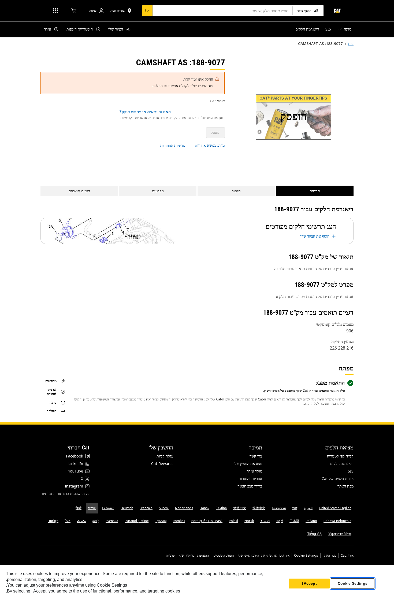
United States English (335, 508)
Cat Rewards (162, 463)
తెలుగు (81, 521)
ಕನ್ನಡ (279, 521)
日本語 (294, 521)
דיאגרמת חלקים (342, 463)
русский (160, 521)
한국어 (265, 521)
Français (146, 508)
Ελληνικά (108, 508)
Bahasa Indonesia (337, 521)
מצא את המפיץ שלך (247, 463)
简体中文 (258, 508)
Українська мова (339, 533)
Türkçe (53, 521)
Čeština (221, 508)
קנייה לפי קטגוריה (340, 456)
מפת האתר (345, 486)
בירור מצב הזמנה (249, 486)
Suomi (164, 508)
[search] (147, 10)
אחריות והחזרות (250, 478)
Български (279, 508)
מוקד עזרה (254, 471)
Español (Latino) (137, 521)
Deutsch (127, 508)
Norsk (249, 521)
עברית (92, 508)
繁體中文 (239, 508)
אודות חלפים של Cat (338, 478)
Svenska (112, 521)
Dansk (204, 508)
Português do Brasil (206, 521)
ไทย (67, 521)
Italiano (311, 521)
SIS (351, 471)
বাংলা (294, 508)
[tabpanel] (293, 117)
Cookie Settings (306, 555)
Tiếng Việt (314, 533)
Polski (233, 521)
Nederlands (184, 508)
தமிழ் (95, 521)
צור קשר (256, 456)
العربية (308, 508)
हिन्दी (78, 508)
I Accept (309, 584)
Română (179, 521)
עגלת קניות (165, 456)
